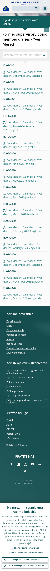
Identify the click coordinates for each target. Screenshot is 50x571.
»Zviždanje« (12, 438)
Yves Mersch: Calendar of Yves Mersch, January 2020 (22, 246)
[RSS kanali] (25, 471)
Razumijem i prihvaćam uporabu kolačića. (26, 566)
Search (36, 8)
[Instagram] (25, 464)
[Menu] (45, 8)
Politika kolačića (15, 382)
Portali (9, 420)
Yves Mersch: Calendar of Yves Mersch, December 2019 (22, 263)
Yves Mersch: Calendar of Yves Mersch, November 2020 (22, 91)
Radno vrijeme (14, 344)
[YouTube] (32, 464)
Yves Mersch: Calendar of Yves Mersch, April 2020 (22, 196)
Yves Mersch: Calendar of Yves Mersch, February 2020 (22, 229)
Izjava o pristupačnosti (18, 396)
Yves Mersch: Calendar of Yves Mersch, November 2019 (22, 280)
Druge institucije (15, 330)
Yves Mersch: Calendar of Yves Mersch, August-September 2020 (22, 126)
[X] (11, 464)
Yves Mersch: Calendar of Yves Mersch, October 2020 (22, 108)
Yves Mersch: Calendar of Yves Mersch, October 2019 (22, 297)
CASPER (10, 429)
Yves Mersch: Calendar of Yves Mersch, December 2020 (22, 74)
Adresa (10, 339)
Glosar (9, 326)
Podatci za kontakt (16, 335)
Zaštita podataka (15, 391)
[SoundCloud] (40, 464)
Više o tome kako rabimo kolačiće (26, 553)
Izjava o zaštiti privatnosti (20, 378)
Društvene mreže (15, 353)
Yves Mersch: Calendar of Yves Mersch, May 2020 (22, 179)
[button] (45, 3)
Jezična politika (14, 387)
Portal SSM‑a (13, 434)
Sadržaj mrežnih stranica (18, 445)
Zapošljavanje (13, 321)
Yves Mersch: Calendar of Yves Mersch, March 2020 (22, 212)
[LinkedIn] (18, 464)
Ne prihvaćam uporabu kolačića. (27, 560)
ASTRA (9, 425)
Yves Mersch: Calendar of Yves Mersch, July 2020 (22, 145)
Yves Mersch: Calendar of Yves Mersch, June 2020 (22, 162)
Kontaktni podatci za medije (21, 348)
